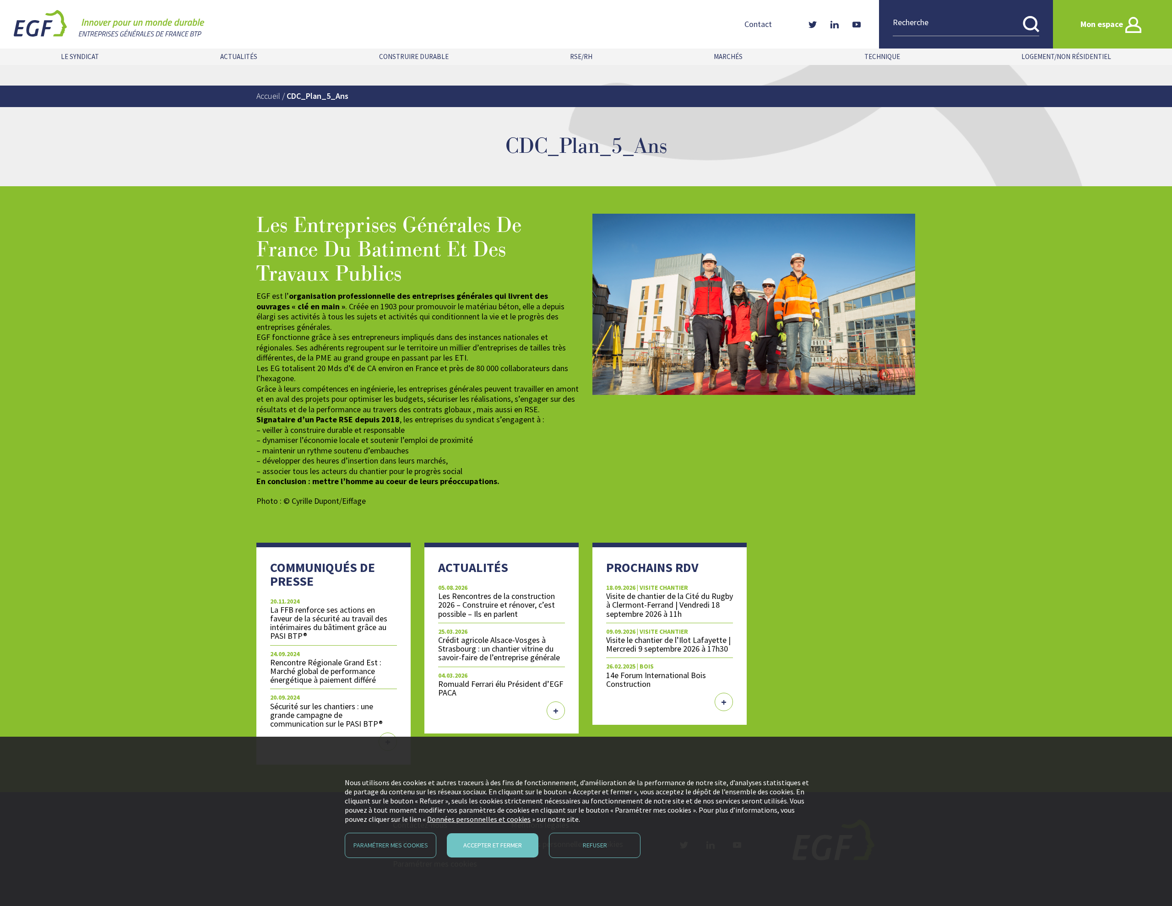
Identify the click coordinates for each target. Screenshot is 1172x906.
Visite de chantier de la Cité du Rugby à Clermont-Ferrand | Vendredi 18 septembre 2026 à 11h (669, 605)
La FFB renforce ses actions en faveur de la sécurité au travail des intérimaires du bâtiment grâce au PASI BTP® (328, 622)
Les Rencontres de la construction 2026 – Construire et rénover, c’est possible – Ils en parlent (496, 605)
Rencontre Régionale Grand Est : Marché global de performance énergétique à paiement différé (325, 671)
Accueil (268, 96)
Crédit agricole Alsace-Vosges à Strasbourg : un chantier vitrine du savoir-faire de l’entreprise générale (499, 649)
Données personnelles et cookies (479, 819)
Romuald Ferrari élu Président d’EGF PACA (500, 688)
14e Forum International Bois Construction (656, 679)
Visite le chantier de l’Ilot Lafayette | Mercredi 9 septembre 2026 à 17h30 (668, 644)
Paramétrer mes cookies (390, 845)
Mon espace (1101, 24)
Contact (758, 24)
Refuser (595, 845)
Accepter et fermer (492, 845)
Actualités (238, 56)
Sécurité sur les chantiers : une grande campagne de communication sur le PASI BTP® (326, 715)
